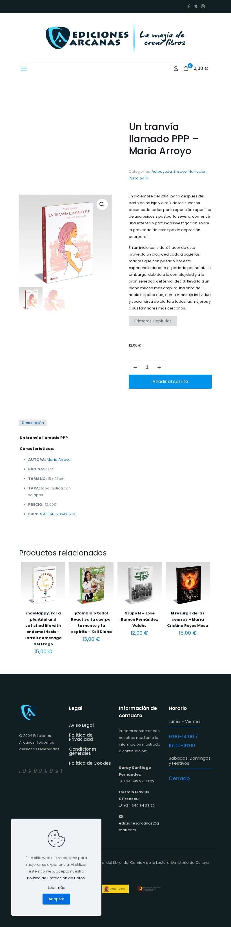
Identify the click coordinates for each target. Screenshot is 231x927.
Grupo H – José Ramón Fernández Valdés (139, 619)
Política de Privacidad (81, 737)
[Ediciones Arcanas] (115, 37)
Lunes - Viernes (185, 721)
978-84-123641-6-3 (57, 514)
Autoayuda (162, 171)
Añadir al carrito (170, 381)
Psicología (138, 178)
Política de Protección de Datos (56, 878)
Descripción (33, 422)
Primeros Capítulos (153, 321)
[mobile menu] (24, 69)
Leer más (56, 887)
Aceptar (56, 899)
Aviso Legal (81, 725)
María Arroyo (59, 459)
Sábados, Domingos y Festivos (190, 760)
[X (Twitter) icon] (196, 6)
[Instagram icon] (203, 6)
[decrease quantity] (135, 367)
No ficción (197, 171)
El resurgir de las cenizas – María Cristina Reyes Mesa (187, 619)
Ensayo (180, 171)
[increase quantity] (159, 367)
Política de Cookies (90, 763)
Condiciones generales (83, 751)
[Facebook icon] (189, 6)
